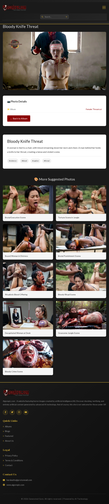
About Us (9, 441)
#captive (35, 161)
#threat (47, 161)
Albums (8, 426)
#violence (12, 161)
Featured (9, 436)
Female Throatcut (94, 109)
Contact (8, 465)
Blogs (7, 431)
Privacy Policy (11, 455)
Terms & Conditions (14, 460)
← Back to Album (18, 118)
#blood (24, 161)
